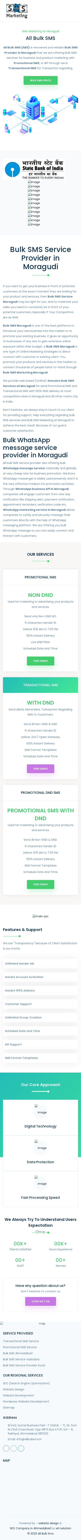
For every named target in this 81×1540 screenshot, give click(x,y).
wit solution (63, 1528)
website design (48, 1523)
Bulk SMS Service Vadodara (21, 1359)
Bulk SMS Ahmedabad (17, 1353)
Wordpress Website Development (26, 1401)
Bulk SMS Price (40, 80)
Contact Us (41, 1301)
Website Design (13, 1389)
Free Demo (40, 661)
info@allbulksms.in (29, 1439)
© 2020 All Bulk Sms (40, 1534)
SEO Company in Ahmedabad (30, 1528)
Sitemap (9, 1408)
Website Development (18, 1395)
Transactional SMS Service (21, 1341)
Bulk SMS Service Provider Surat (24, 1365)
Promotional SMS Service (20, 1347)
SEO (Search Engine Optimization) (26, 1383)
